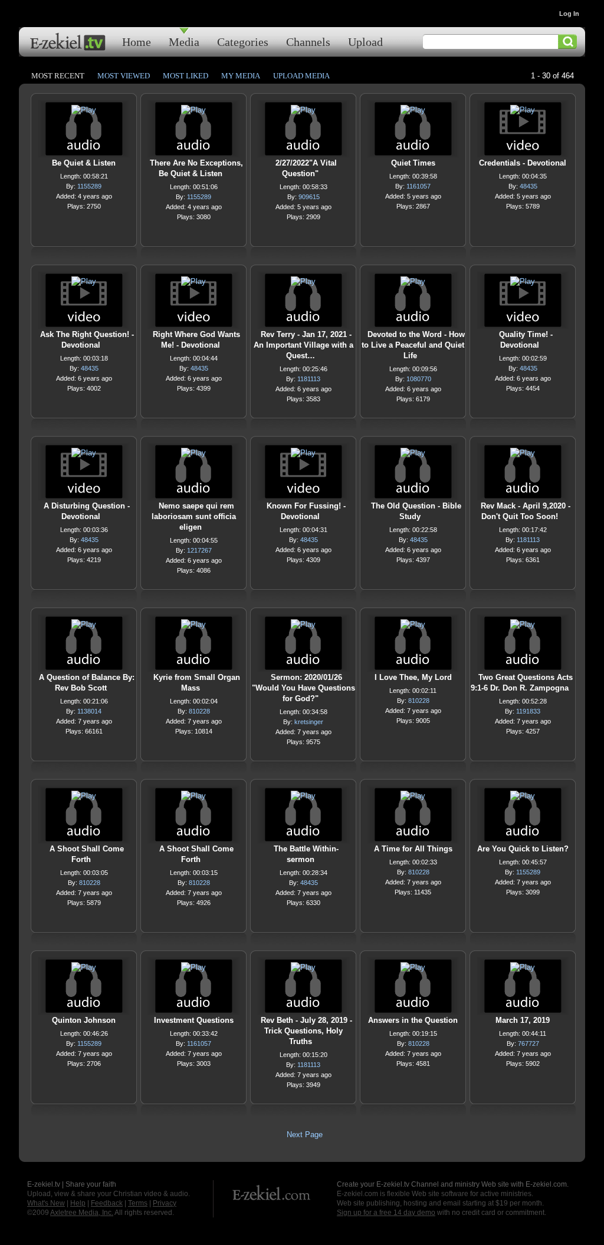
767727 (528, 1043)
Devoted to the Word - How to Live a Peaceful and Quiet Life (413, 345)
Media (184, 41)
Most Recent (57, 75)
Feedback (107, 1203)
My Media (240, 75)
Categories (242, 41)
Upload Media (301, 75)
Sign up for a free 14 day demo (386, 1212)
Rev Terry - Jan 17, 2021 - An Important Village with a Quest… (303, 345)
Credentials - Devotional (522, 162)
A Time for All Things (413, 848)
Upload (365, 41)
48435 (528, 186)
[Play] (83, 112)
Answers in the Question (413, 1020)
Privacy (164, 1203)
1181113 (308, 378)
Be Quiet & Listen (84, 162)
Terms (137, 1203)
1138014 (89, 711)
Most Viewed (123, 75)
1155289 (89, 186)
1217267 (199, 550)
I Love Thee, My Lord (413, 677)
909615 (309, 196)
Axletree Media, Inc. (81, 1212)
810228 (199, 711)
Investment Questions (194, 1020)
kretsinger (308, 721)
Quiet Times (413, 162)
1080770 (418, 378)
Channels (308, 41)
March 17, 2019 (522, 1020)
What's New (46, 1203)
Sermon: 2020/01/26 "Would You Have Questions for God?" (303, 688)
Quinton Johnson (84, 1020)
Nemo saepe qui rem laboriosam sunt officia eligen (194, 516)
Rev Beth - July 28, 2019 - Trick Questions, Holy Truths (306, 1031)
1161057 (418, 186)
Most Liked (185, 75)
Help (78, 1203)
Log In (569, 13)
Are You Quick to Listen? (523, 848)
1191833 (528, 711)
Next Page (305, 1134)
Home (136, 41)
